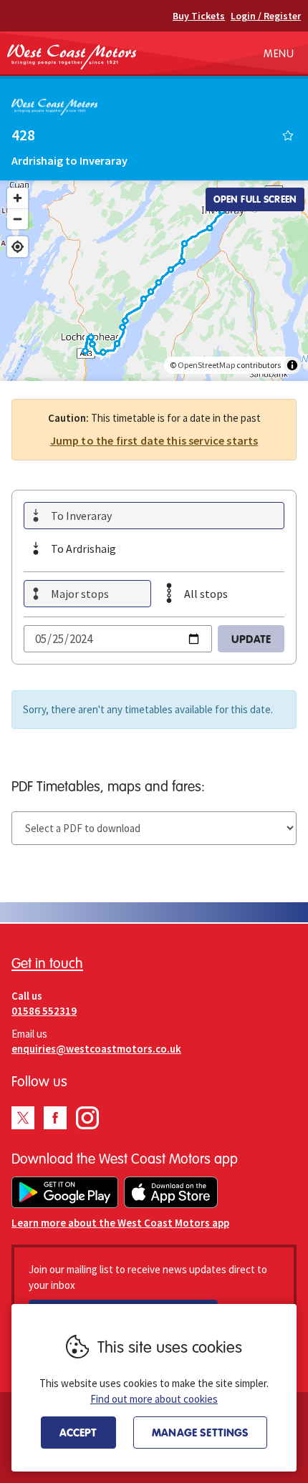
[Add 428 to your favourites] (288, 135)
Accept (78, 1432)
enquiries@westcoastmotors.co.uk (96, 1049)
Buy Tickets (199, 15)
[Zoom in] (17, 198)
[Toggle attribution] (292, 365)
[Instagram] (87, 1117)
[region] (154, 280)
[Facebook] (55, 1117)
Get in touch (47, 962)
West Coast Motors (71, 56)
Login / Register (266, 15)
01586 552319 (44, 1011)
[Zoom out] (17, 218)
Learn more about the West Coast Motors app (120, 1223)
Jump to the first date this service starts (154, 440)
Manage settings (200, 1432)
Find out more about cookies (154, 1399)
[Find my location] (17, 246)
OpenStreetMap (206, 364)
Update (251, 639)
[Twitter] (22, 1117)
